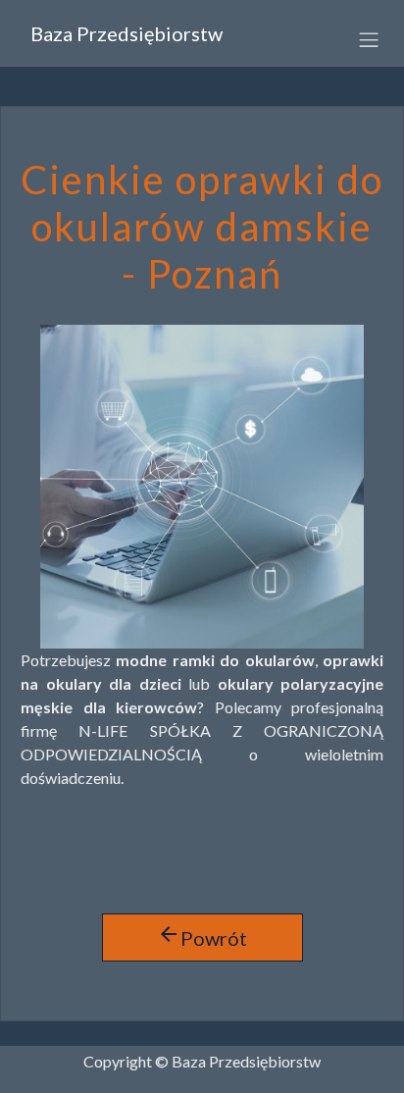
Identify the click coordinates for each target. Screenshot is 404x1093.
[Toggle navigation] (362, 38)
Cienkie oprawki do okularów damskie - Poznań (202, 226)
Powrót (202, 936)
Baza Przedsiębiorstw (126, 33)
